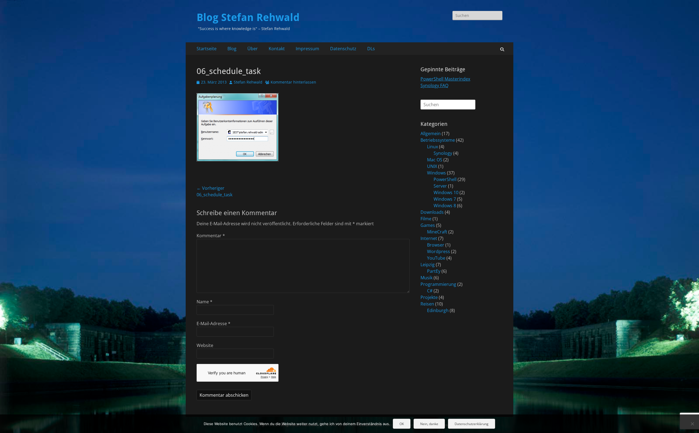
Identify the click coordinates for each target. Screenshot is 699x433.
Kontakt (277, 49)
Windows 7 (445, 199)
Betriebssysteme (437, 140)
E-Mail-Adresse (213, 324)
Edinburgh (438, 310)
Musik (426, 278)
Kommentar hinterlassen (293, 82)
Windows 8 (445, 206)
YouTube (436, 258)
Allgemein (430, 134)
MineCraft (437, 232)
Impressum (307, 49)
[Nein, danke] (692, 423)
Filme (425, 219)
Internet (428, 238)
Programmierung (438, 284)
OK (401, 424)
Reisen (427, 304)
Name (204, 302)
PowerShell (445, 179)
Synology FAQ (434, 85)
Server (440, 186)
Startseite (207, 49)
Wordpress (438, 251)
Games (427, 225)
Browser (435, 245)
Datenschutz (343, 49)
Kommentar (211, 236)
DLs (371, 49)
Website (205, 345)
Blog (231, 49)
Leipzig (427, 265)
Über (252, 49)
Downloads (432, 212)
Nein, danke (429, 424)
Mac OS (434, 160)
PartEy (433, 271)
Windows (436, 173)
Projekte (429, 297)
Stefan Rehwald (248, 82)
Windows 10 (446, 192)
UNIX (432, 166)
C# (430, 291)
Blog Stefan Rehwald (248, 17)
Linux (432, 147)
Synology (443, 153)
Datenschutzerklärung (471, 424)
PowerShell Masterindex (445, 79)
